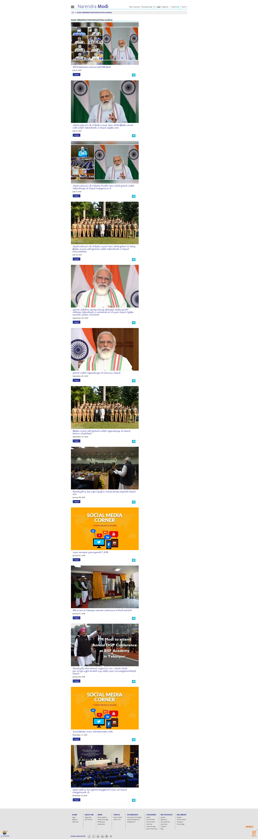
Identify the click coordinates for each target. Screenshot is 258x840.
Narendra (93, 6)
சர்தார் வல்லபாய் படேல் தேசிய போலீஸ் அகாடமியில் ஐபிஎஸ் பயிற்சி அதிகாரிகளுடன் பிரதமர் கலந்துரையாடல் (103, 187)
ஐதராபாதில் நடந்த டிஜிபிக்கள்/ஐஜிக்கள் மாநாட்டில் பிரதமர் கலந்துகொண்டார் (100, 791)
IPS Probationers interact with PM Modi (92, 67)
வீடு (73, 12)
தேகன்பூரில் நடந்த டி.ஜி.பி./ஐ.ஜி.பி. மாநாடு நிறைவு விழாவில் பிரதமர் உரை (104, 493)
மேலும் (77, 74)
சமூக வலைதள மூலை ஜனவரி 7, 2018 (90, 552)
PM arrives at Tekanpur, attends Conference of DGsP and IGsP (102, 610)
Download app (6, 836)
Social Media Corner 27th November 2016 (93, 732)
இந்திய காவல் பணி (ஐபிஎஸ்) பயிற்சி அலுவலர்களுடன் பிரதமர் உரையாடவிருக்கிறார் (102, 432)
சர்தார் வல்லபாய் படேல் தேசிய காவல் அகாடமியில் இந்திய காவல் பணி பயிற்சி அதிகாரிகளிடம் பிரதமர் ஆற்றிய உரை (103, 126)
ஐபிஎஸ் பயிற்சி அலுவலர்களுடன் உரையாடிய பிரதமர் (97, 373)
